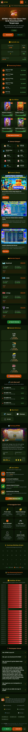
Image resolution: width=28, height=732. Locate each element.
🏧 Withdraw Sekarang (14, 376)
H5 (25, 2)
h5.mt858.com (5, 716)
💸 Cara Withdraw (20, 709)
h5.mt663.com (5, 719)
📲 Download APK (8, 34)
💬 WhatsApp (20, 713)
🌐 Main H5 (20, 34)
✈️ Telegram (7, 713)
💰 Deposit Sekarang (14, 322)
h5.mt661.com (13, 716)
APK (22, 2)
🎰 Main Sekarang (7, 705)
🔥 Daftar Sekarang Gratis (14, 498)
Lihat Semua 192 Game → (14, 135)
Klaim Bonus (5, 197)
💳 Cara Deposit (7, 709)
